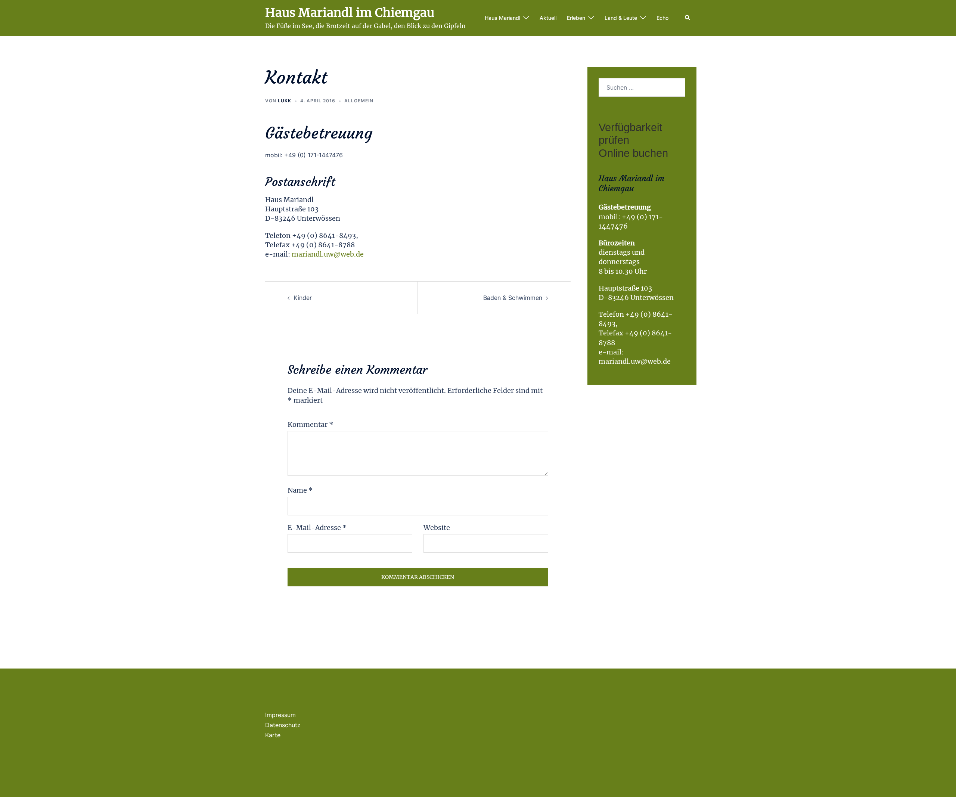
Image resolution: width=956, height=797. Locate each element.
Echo (662, 18)
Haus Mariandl (502, 18)
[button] (688, 18)
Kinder (303, 297)
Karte (272, 735)
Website (436, 527)
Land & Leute (621, 18)
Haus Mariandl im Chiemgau (349, 12)
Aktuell (548, 18)
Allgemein (358, 100)
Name (300, 490)
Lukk (284, 100)
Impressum (280, 715)
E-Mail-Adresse (317, 527)
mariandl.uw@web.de (328, 254)
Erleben (576, 18)
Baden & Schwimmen (512, 297)
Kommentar (310, 424)
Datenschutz (283, 725)
